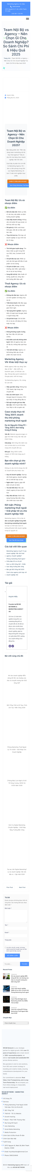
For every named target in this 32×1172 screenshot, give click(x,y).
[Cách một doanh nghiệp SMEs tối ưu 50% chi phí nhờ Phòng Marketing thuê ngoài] (6, 988)
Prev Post (10, 887)
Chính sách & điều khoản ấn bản (13, 1135)
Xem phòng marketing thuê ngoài (19, 185)
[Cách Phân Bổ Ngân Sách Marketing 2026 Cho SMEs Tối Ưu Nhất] (6, 999)
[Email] (10, 646)
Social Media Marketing (12, 1129)
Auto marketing (10, 1126)
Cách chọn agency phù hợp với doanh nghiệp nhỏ (16, 573)
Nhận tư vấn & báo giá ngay (18, 181)
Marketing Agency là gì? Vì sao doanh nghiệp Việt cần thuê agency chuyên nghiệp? (16, 553)
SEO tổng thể (9, 1110)
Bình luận (8, 908)
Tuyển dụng (7, 1142)
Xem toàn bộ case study (16, 540)
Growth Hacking (10, 1117)
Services (6, 1101)
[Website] (12, 646)
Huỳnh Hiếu (10, 95)
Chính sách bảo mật (9, 1138)
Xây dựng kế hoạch (11, 1123)
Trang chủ (7, 58)
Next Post (22, 887)
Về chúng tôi (7, 1098)
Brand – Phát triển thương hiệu (15, 1120)
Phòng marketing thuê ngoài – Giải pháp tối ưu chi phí (16, 560)
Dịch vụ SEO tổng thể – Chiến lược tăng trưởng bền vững (16, 565)
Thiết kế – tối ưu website (13, 1113)
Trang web (8, 940)
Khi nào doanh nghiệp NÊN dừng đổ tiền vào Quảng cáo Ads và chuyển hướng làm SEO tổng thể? (20, 979)
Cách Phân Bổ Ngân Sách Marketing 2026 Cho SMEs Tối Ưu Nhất (19, 1001)
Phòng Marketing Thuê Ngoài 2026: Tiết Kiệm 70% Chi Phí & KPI (16, 1106)
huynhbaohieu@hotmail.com (18, 1151)
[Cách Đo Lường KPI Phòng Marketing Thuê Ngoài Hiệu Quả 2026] (6, 1009)
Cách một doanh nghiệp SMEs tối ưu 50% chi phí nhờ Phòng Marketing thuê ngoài (20, 990)
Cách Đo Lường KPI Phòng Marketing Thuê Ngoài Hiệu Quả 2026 (19, 1011)
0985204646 (16, 6)
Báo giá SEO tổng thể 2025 (15, 569)
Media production (10, 1132)
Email (7, 932)
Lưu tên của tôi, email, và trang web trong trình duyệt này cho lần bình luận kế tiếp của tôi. (16, 949)
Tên (6, 925)
